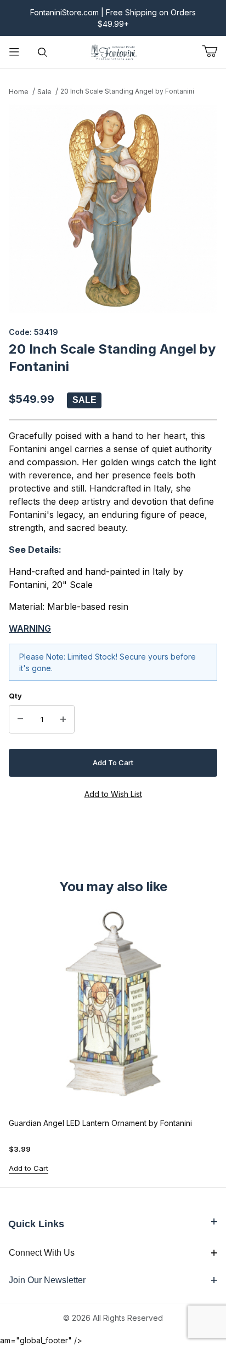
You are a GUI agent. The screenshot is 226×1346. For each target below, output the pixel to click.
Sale (44, 92)
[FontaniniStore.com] (113, 51)
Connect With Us (42, 1252)
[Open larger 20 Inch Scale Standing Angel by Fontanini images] (113, 209)
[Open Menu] (14, 52)
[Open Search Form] (43, 52)
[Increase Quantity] (63, 719)
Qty (15, 695)
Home (19, 92)
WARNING (30, 628)
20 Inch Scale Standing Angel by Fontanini (127, 91)
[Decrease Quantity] (20, 719)
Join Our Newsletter (47, 1280)
